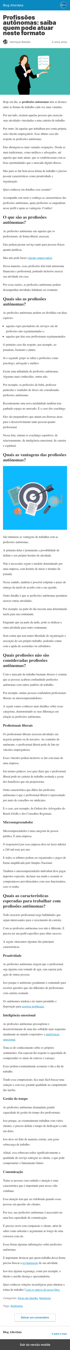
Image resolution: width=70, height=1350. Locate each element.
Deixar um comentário (35, 1317)
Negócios (45, 1298)
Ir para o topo (59, 1333)
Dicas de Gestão (28, 1298)
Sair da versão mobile (35, 1344)
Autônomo (16, 1305)
